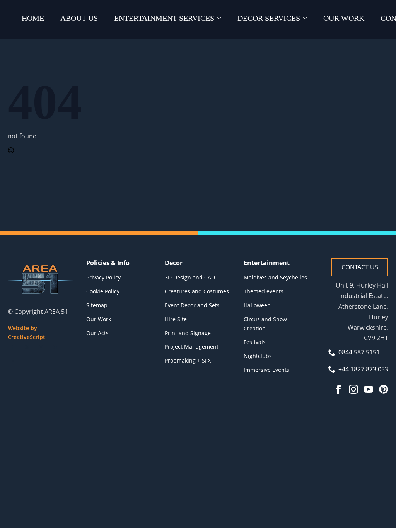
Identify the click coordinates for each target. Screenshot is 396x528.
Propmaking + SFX (188, 360)
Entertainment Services (164, 18)
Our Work (343, 18)
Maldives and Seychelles (275, 277)
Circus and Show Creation (265, 323)
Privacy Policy (103, 277)
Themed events (263, 291)
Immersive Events (266, 369)
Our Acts (97, 333)
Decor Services (268, 18)
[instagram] (41, 347)
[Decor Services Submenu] (306, 19)
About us (79, 18)
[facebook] (13, 347)
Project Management (191, 346)
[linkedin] (55, 347)
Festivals (255, 342)
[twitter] (27, 347)
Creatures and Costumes (197, 291)
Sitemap (97, 305)
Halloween (257, 305)
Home (33, 18)
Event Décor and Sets (192, 305)
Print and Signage (188, 333)
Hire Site (176, 319)
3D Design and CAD (190, 277)
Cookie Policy (102, 291)
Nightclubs (258, 355)
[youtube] (13, 361)
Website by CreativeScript (26, 332)
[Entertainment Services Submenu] (220, 19)
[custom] (383, 389)
